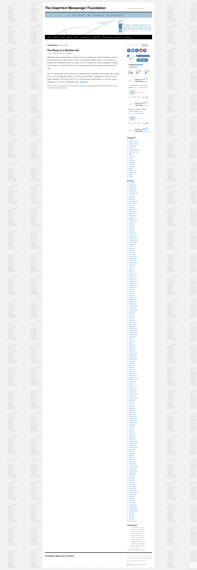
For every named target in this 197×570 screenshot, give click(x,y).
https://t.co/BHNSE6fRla (136, 113)
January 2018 (132, 277)
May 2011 (131, 431)
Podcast (131, 158)
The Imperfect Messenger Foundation (75, 7)
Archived (128, 37)
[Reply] (130, 97)
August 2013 (132, 382)
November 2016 (133, 306)
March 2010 (132, 459)
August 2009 (132, 474)
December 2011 (133, 416)
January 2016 (132, 326)
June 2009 (131, 478)
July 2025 (131, 195)
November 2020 (133, 240)
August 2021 (132, 222)
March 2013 (132, 386)
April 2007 (132, 519)
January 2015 (132, 351)
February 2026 (133, 187)
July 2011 (131, 427)
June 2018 (131, 269)
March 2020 (132, 254)
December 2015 (133, 328)
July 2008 (131, 496)
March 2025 (132, 199)
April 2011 (132, 433)
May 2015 (131, 343)
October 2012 (132, 396)
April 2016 (132, 320)
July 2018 (131, 267)
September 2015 (133, 334)
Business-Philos (133, 144)
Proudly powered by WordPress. (138, 565)
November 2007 (133, 509)
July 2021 (131, 224)
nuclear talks (51, 88)
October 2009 (132, 470)
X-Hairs (131, 176)
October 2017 (132, 283)
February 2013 (133, 388)
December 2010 (133, 441)
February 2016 (133, 324)
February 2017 (133, 299)
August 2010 (132, 449)
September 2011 (133, 423)
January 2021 (132, 236)
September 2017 (133, 285)
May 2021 (131, 228)
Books (76, 37)
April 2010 (132, 457)
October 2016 (132, 308)
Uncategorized (133, 172)
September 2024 (133, 201)
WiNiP (131, 174)
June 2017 (131, 291)
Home (49, 37)
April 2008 (132, 500)
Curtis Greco (69, 53)
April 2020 (132, 252)
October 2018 (132, 261)
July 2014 (131, 363)
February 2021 (133, 234)
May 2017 (131, 293)
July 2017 (131, 289)
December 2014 (133, 353)
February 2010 (133, 461)
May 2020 (131, 250)
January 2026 (132, 189)
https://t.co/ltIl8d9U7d (140, 87)
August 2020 (132, 244)
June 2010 (131, 453)
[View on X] (147, 79)
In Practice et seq (133, 152)
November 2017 (133, 281)
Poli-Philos (63, 85)
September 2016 (133, 310)
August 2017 (132, 287)
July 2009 (131, 476)
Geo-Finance (132, 146)
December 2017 (133, 279)
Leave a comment (61, 88)
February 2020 (133, 256)
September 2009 (133, 472)
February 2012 (133, 412)
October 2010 (132, 445)
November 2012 (133, 394)
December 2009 (133, 466)
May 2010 (131, 455)
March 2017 (132, 297)
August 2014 (132, 361)
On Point (131, 156)
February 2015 (133, 349)
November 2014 (133, 355)
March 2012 (132, 410)
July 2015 (131, 338)
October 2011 (132, 420)
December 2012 (133, 392)
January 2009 (132, 488)
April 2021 (132, 230)
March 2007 (132, 521)
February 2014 (133, 373)
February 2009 (133, 486)
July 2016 (131, 314)
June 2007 (131, 515)
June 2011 (131, 429)
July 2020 (131, 246)
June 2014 (131, 365)
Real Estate (132, 166)
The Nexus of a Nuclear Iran (63, 50)
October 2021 (132, 217)
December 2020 (133, 238)
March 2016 (132, 322)
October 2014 (132, 357)
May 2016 (131, 318)
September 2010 (133, 447)
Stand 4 (131, 168)
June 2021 (131, 226)
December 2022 (133, 215)
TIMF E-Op (132, 170)
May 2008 (131, 498)
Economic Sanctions (78, 85)
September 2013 (133, 379)
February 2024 (133, 211)
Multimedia (96, 37)
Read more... (84, 82)
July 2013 (131, 384)
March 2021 (132, 232)
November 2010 (133, 443)
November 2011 (133, 418)
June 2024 (131, 207)
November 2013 (133, 377)
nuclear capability (91, 85)
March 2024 (132, 209)
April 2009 (132, 482)
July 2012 (131, 402)
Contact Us (118, 37)
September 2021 (133, 220)
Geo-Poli (56, 85)
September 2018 (133, 263)
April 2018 (132, 273)
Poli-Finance (132, 162)
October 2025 (132, 191)
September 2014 (133, 359)
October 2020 (132, 242)
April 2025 (132, 197)
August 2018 (132, 265)
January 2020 (132, 258)
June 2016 (131, 316)
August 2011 (132, 425)
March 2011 (132, 435)
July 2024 (131, 205)
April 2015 (132, 345)
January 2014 (132, 375)
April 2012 (132, 408)
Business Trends (133, 142)
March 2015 (132, 347)
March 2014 (132, 371)
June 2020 (131, 248)
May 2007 (131, 517)
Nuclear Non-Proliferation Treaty (107, 85)
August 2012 (132, 400)
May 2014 (131, 367)
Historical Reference (134, 150)
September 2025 (133, 193)
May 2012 (131, 406)
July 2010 (131, 451)
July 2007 (131, 513)
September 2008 (133, 492)
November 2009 (133, 468)
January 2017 (132, 302)
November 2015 (133, 330)
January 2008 (132, 507)
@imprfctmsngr (133, 67)
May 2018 (131, 271)
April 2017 (132, 295)
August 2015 (132, 336)
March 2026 (132, 185)
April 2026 (132, 183)
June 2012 (131, 404)
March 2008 (132, 502)
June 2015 (131, 340)
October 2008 (132, 490)
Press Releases (107, 37)
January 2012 (132, 414)
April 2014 (132, 369)
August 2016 (132, 312)
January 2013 (132, 390)
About (63, 37)
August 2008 (132, 494)
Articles (56, 37)
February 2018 (133, 275)
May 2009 (131, 480)
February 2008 (133, 505)
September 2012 (133, 398)
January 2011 (132, 439)
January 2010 (132, 464)
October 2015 (132, 332)
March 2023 (132, 213)
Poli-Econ (131, 160)
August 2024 (132, 203)
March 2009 (132, 484)
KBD (130, 154)
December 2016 (133, 304)
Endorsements (86, 37)
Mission (69, 37)
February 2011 (133, 437)
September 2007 (133, 511)
